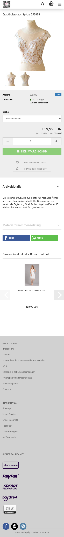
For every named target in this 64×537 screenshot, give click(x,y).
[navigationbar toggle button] (59, 4)
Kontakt (6, 354)
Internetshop (21, 532)
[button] (8, 141)
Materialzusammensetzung (22, 225)
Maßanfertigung (10, 431)
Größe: (6, 112)
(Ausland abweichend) (39, 103)
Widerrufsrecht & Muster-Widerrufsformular (24, 360)
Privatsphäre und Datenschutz (17, 377)
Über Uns (7, 389)
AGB (5, 366)
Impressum (8, 348)
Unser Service (9, 414)
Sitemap (7, 408)
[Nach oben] (54, 532)
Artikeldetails (12, 186)
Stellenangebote (10, 383)
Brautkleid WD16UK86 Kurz (32, 290)
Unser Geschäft (10, 420)
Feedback (7, 425)
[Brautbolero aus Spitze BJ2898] (32, 45)
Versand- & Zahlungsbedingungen (19, 372)
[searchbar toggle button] (42, 4)
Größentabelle (9, 437)
